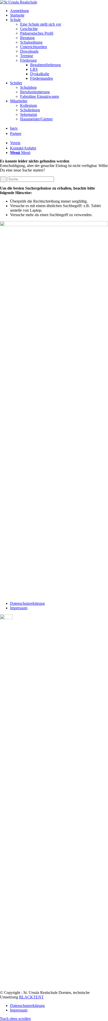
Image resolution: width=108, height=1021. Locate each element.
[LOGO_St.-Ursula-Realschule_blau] (18, 2)
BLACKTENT (31, 997)
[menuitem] (59, 11)
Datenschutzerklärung (27, 603)
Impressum (18, 608)
